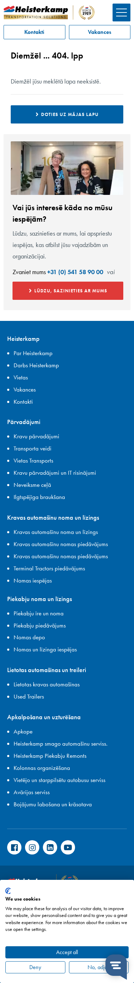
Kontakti (34, 32)
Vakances (99, 32)
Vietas (21, 377)
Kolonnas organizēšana (42, 768)
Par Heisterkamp (33, 353)
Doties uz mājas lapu (70, 114)
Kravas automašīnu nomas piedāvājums (61, 544)
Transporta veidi (32, 448)
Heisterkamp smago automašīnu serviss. (61, 743)
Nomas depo (29, 637)
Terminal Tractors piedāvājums (49, 568)
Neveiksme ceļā (32, 485)
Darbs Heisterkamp (36, 365)
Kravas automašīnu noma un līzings (56, 532)
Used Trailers (29, 696)
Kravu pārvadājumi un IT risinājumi (55, 473)
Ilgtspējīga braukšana (39, 497)
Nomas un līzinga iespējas (45, 649)
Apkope (23, 731)
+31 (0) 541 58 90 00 (75, 272)
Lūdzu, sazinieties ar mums (70, 291)
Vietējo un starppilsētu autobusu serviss (59, 780)
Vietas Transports (33, 460)
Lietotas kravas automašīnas (47, 684)
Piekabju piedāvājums (40, 625)
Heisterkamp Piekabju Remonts (50, 756)
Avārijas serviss (32, 792)
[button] (121, 12)
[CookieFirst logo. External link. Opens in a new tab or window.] (8, 891)
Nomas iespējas (33, 580)
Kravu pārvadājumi (36, 436)
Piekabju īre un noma (39, 613)
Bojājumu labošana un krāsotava (53, 804)
